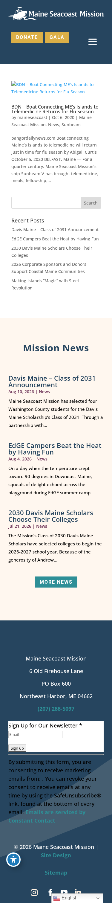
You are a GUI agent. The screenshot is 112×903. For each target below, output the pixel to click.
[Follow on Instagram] (34, 892)
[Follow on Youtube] (64, 892)
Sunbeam (71, 124)
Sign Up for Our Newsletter (45, 725)
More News (56, 582)
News (53, 124)
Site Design (56, 855)
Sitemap (56, 872)
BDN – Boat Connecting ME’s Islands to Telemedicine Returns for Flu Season (55, 109)
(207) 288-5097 (56, 708)
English (69, 897)
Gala (57, 37)
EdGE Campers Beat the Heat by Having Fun (55, 239)
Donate (27, 37)
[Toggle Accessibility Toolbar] (13, 859)
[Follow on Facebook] (50, 892)
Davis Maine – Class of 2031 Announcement (55, 229)
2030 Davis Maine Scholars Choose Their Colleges (50, 516)
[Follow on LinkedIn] (78, 892)
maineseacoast (32, 117)
